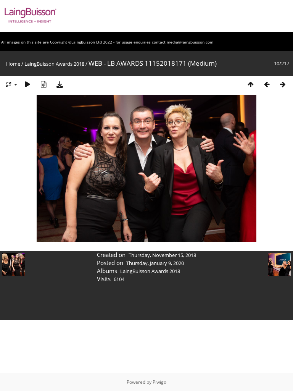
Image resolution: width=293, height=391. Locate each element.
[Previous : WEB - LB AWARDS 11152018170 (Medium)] (267, 84)
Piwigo (159, 382)
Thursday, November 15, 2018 (162, 255)
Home (13, 63)
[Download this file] (60, 84)
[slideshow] (27, 84)
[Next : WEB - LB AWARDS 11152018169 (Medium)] (283, 84)
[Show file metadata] (43, 84)
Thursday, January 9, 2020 (155, 263)
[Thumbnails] (251, 84)
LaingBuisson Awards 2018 (54, 63)
